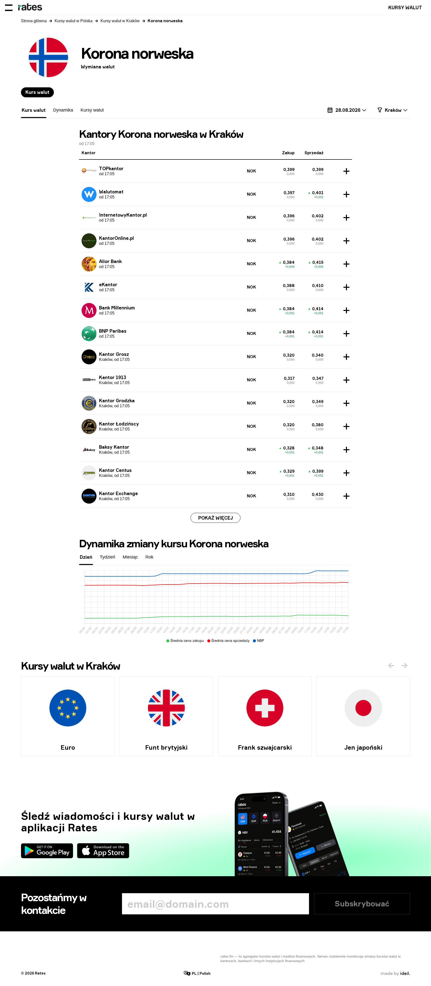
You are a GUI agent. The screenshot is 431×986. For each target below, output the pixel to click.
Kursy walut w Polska (74, 21)
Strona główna (34, 21)
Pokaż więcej (215, 518)
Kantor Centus (115, 470)
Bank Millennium (117, 307)
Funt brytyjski (166, 747)
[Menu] (8, 7)
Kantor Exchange (118, 493)
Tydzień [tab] (107, 557)
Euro (68, 747)
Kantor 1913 (112, 377)
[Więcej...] (345, 171)
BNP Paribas (112, 331)
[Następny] (404, 665)
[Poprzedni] (391, 665)
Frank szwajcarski (265, 747)
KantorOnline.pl (116, 238)
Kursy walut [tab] (92, 110)
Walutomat (111, 191)
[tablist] (37, 92)
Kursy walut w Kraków (120, 21)
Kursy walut (405, 7)
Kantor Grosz (114, 354)
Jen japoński (363, 747)
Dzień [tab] (86, 557)
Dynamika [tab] (63, 110)
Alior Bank (110, 261)
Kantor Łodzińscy (119, 423)
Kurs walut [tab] (37, 92)
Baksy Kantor (114, 447)
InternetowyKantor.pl (123, 215)
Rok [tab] (149, 557)
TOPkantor (111, 168)
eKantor (108, 284)
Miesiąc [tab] (130, 557)
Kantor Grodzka (117, 400)
